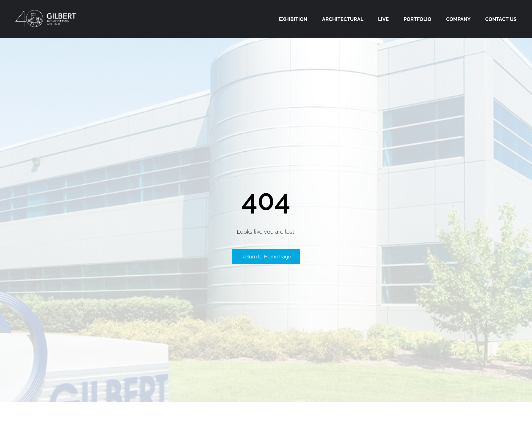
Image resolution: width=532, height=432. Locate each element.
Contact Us (501, 19)
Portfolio (417, 19)
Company (458, 19)
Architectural (342, 19)
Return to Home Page (266, 257)
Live (383, 19)
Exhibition (293, 19)
